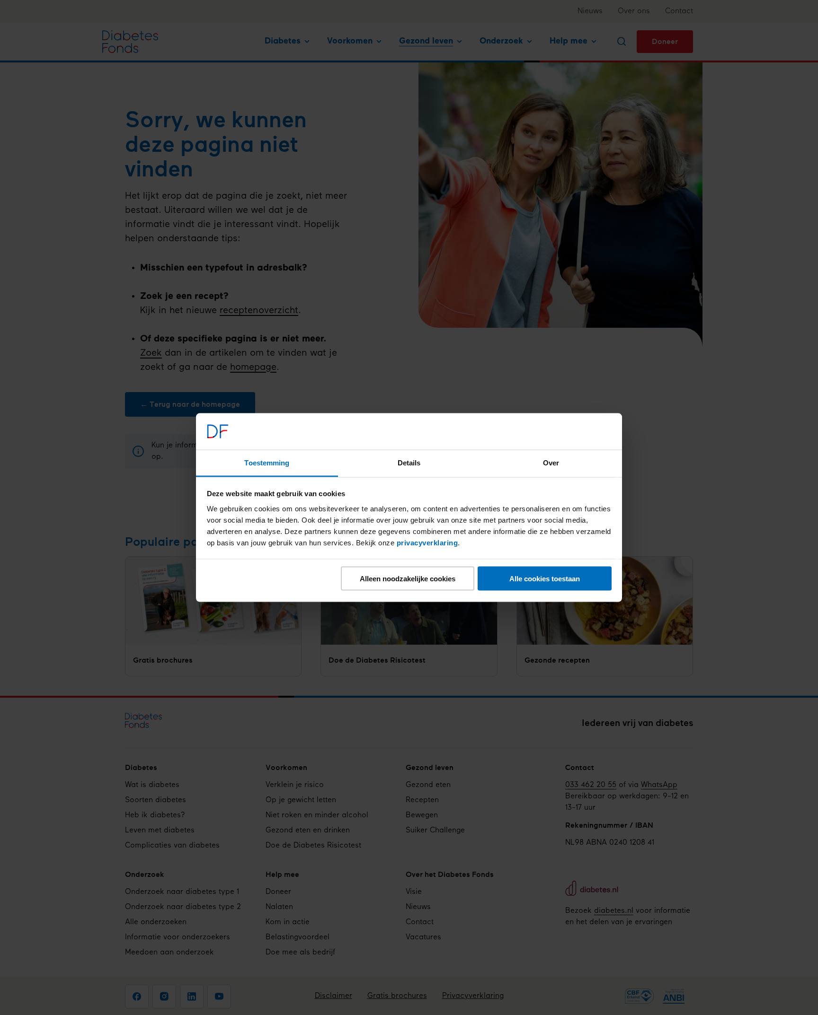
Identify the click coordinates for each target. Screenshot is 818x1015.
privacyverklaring (427, 542)
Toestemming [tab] (266, 462)
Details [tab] (409, 462)
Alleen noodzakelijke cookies (407, 579)
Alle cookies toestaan (544, 579)
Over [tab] (551, 462)
